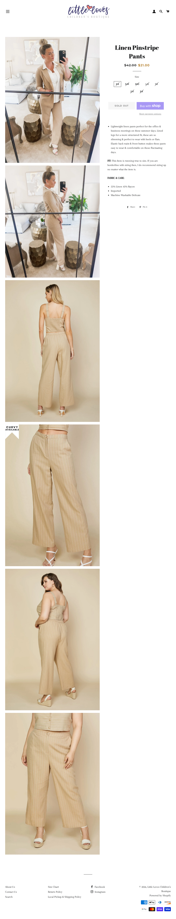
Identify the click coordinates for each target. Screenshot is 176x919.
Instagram (100, 891)
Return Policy (55, 891)
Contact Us (11, 891)
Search (9, 896)
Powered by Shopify (160, 895)
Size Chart (53, 886)
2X (132, 91)
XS (117, 84)
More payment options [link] (150, 114)
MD (137, 84)
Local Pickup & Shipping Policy (64, 896)
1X (156, 84)
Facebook (99, 886)
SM (127, 84)
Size (137, 76)
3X (141, 91)
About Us (10, 886)
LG (147, 84)
